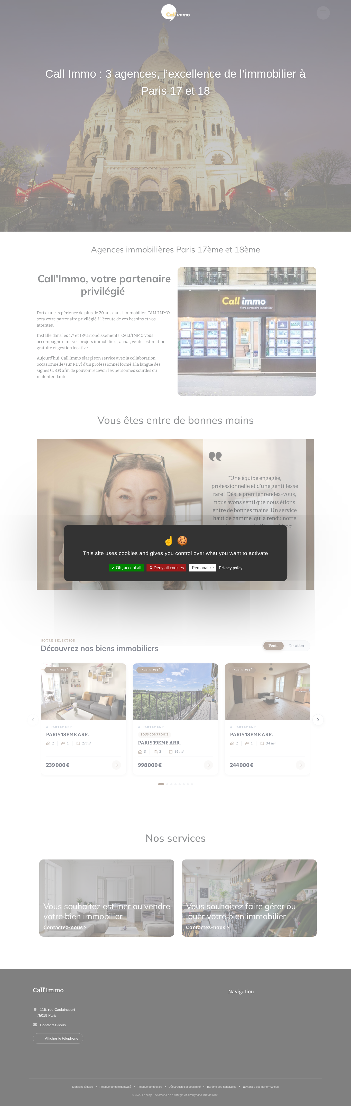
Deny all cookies (168, 567)
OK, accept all (128, 567)
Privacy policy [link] (231, 567)
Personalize (203, 567)
